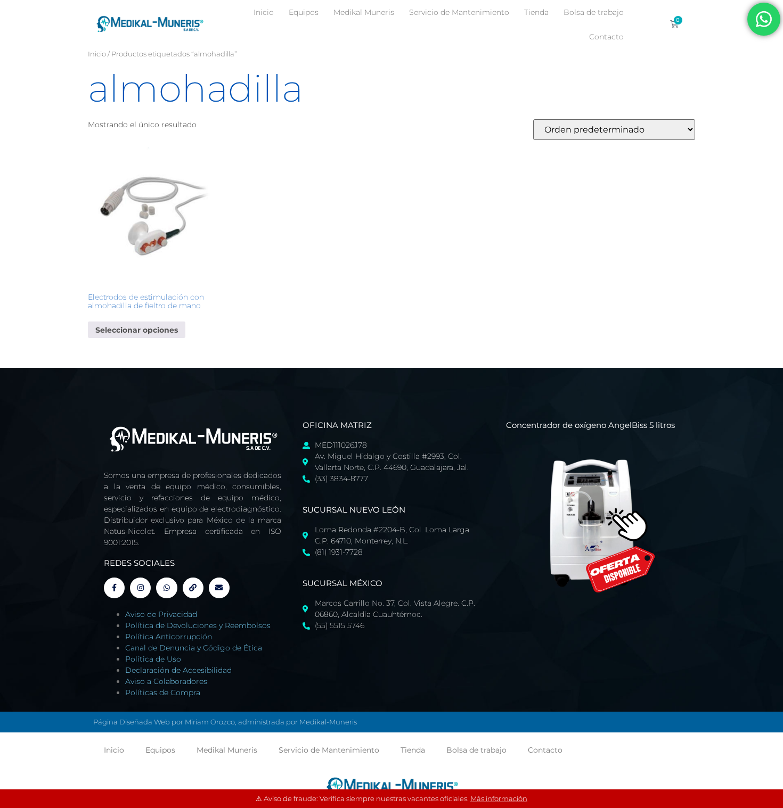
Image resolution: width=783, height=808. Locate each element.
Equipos (304, 12)
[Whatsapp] (166, 588)
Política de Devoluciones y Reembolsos (198, 625)
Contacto (606, 37)
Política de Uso (153, 659)
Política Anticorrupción (168, 636)
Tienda (536, 12)
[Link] (193, 588)
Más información (498, 798)
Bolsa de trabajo (594, 12)
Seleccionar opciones (136, 330)
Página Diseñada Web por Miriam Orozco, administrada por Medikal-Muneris (225, 722)
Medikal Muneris (363, 12)
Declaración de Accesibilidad (178, 670)
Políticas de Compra (162, 692)
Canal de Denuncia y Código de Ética (193, 648)
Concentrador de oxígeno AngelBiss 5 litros (590, 425)
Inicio (264, 12)
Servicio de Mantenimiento (459, 12)
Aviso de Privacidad (161, 614)
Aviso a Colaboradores (166, 681)
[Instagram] (140, 588)
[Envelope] (219, 588)
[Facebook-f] (114, 588)
